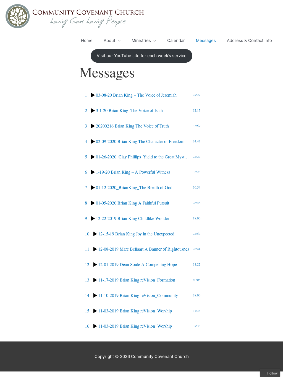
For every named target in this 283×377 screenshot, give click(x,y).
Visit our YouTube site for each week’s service (142, 55)
